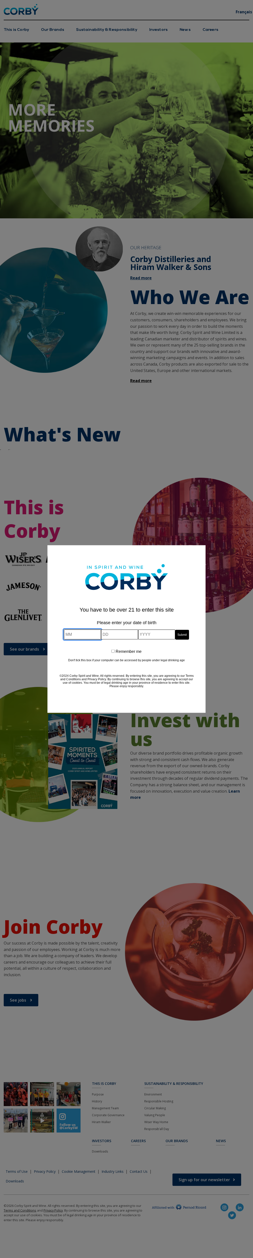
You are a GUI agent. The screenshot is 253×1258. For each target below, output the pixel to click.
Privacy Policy (96, 679)
